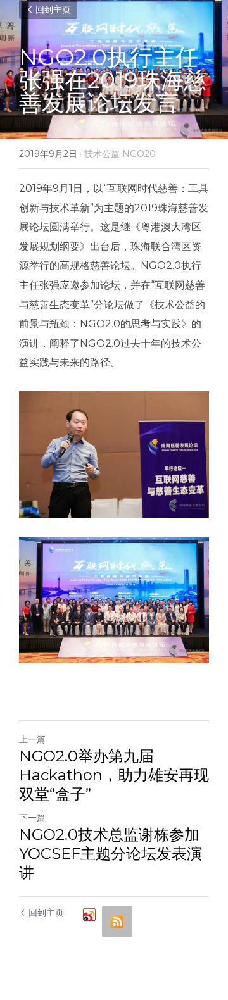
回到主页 (53, 9)
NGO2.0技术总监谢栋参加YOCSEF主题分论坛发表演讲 (110, 853)
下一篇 (32, 817)
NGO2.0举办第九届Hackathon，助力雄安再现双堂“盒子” (114, 775)
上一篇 (32, 739)
